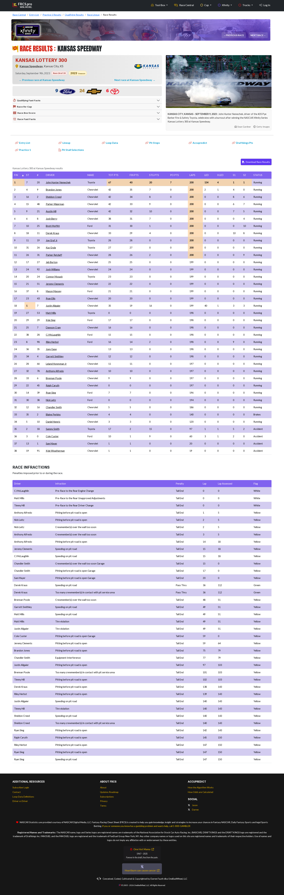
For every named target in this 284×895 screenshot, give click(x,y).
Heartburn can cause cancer (140, 870)
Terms (103, 805)
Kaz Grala (51, 247)
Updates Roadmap (109, 792)
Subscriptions (107, 796)
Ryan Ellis (50, 298)
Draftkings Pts (244, 142)
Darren (195, 809)
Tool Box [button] (160, 5)
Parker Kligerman (55, 204)
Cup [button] (206, 5)
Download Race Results (257, 162)
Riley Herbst (52, 342)
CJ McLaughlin (53, 334)
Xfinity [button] (226, 5)
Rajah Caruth (52, 385)
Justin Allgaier (53, 305)
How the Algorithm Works (200, 787)
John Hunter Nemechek (58, 182)
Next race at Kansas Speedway (133, 79)
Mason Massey (53, 291)
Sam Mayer (51, 443)
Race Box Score (26, 113)
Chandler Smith (54, 407)
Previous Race (235, 35)
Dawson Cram (53, 327)
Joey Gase (51, 349)
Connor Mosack (54, 276)
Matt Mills (51, 313)
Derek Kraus (52, 233)
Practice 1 (25, 149)
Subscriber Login (20, 787)
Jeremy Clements (55, 283)
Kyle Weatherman (55, 450)
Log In (266, 5)
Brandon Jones (54, 189)
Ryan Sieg (51, 392)
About (103, 787)
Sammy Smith (52, 429)
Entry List (24, 142)
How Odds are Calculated (200, 792)
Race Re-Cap (24, 106)
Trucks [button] (246, 5)
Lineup (66, 142)
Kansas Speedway (31, 66)
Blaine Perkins (53, 414)
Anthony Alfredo (55, 371)
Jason (194, 805)
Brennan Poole (54, 378)
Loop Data (112, 142)
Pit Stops (154, 142)
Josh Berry (51, 218)
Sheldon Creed (53, 196)
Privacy (103, 801)
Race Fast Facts (26, 119)
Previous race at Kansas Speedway (43, 79)
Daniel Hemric (53, 421)
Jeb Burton (52, 262)
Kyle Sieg (50, 320)
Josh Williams (53, 269)
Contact (16, 792)
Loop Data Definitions (23, 796)
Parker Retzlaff (54, 255)
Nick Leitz (51, 400)
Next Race (257, 35)
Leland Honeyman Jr (56, 363)
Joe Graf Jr (52, 240)
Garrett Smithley (54, 356)
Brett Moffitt (53, 226)
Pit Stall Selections (73, 149)
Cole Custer (52, 436)
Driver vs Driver (20, 801)
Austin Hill (51, 211)
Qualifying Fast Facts (28, 100)
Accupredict (200, 142)
